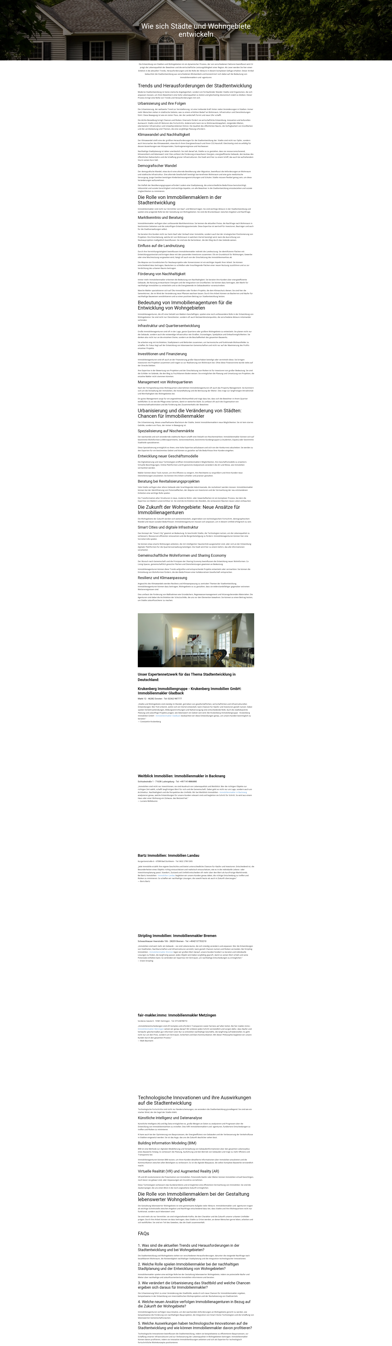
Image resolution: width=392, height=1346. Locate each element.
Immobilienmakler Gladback (168, 715)
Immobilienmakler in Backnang (233, 792)
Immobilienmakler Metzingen (151, 1029)
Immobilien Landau (166, 875)
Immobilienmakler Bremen (161, 952)
